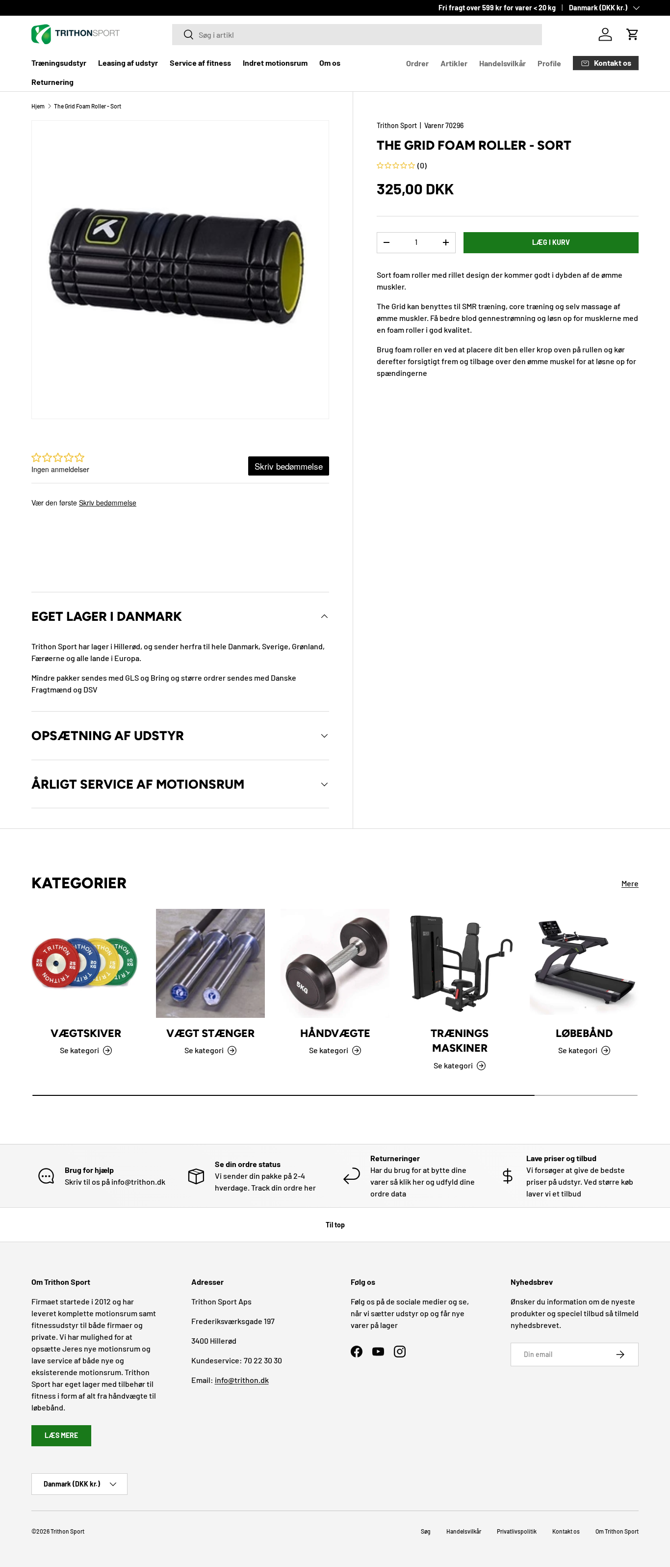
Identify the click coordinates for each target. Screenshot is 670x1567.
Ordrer (417, 63)
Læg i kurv (551, 242)
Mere (630, 883)
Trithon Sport (397, 125)
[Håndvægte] (335, 963)
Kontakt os (566, 1531)
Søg (426, 1531)
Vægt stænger (210, 1033)
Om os (329, 62)
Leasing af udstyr (128, 62)
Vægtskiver (86, 1033)
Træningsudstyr (58, 62)
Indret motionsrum (275, 62)
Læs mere (61, 1435)
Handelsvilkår (502, 63)
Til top (335, 1225)
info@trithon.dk (242, 1379)
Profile (549, 63)
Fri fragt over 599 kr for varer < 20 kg (497, 7)
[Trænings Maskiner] (459, 963)
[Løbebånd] (584, 963)
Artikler (453, 63)
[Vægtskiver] (85, 963)
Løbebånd (584, 1033)
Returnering (52, 81)
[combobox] (357, 34)
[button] (633, 34)
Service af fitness (200, 62)
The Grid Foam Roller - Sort (87, 106)
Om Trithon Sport (617, 1531)
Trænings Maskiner (460, 1041)
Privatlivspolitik (517, 1531)
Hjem (38, 106)
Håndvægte (335, 1033)
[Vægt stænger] (210, 963)
